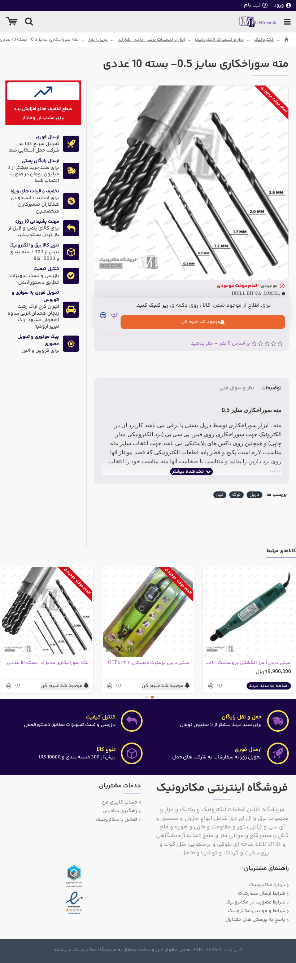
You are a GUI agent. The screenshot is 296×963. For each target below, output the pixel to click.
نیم (219, 494)
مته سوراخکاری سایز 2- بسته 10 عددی (48, 663)
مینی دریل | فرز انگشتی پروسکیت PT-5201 (247, 663)
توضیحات (271, 388)
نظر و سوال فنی (236, 388)
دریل (254, 494)
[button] (152, 697)
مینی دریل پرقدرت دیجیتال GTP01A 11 (149, 663)
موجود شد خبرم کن (200, 321)
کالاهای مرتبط (281, 551)
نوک (236, 494)
